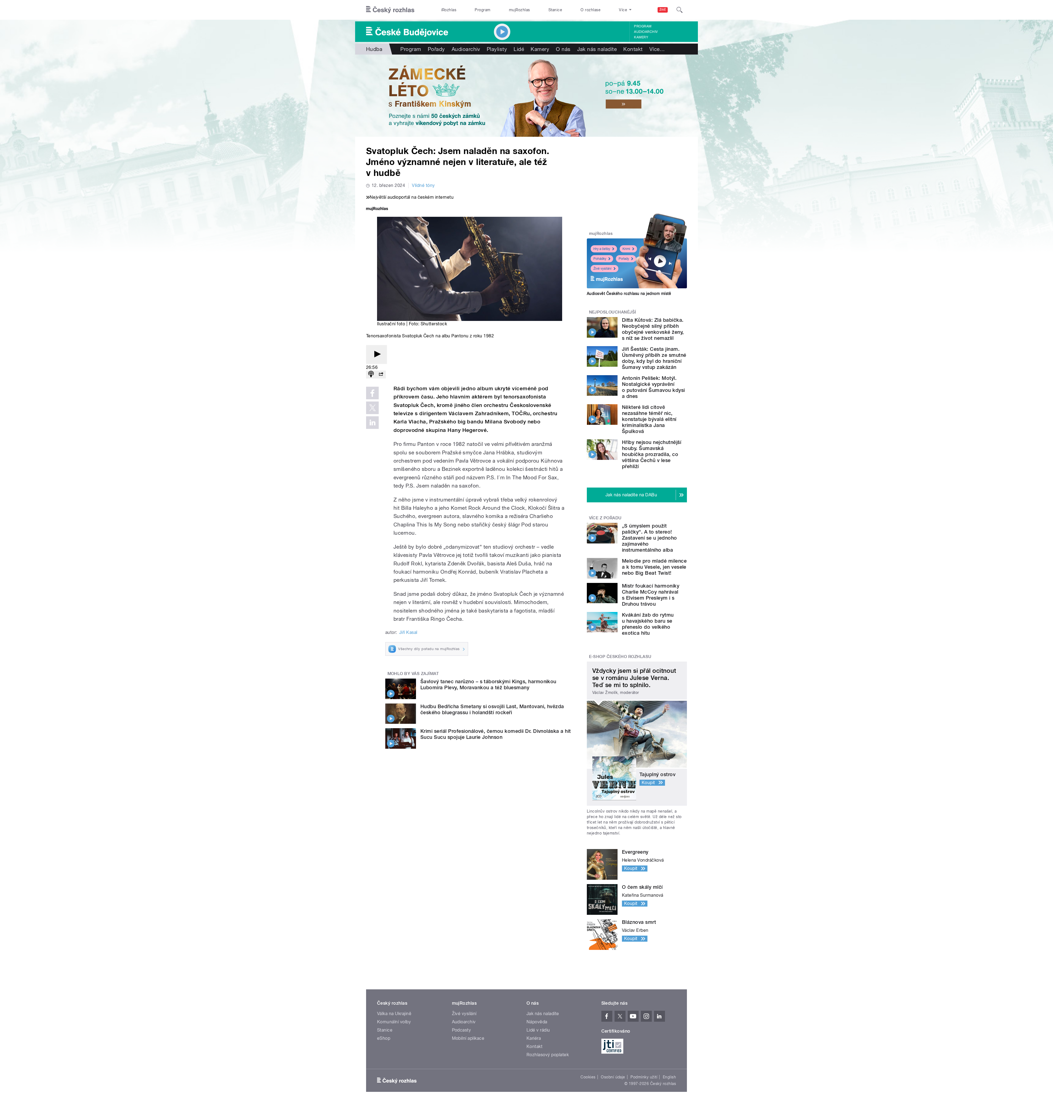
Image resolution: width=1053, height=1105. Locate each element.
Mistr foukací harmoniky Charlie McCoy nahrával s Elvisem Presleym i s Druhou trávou (650, 595)
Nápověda (536, 1021)
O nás (563, 49)
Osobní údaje (613, 1077)
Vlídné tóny (423, 185)
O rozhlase (591, 10)
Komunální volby (394, 1021)
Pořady (436, 49)
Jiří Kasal (408, 632)
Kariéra (533, 1038)
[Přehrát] (376, 354)
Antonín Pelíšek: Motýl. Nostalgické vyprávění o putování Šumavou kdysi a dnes (653, 387)
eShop (383, 1038)
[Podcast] (371, 374)
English (669, 1077)
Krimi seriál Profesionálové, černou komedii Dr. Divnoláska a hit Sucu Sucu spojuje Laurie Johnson (495, 734)
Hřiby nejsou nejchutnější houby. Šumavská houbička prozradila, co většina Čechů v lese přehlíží (651, 454)
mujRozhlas (519, 10)
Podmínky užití (643, 1077)
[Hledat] (679, 10)
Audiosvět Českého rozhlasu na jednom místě (629, 293)
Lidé (519, 49)
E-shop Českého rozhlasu (620, 656)
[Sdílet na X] (372, 407)
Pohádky (599, 259)
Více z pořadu (605, 518)
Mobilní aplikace (468, 1038)
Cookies (588, 1077)
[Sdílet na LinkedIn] (372, 422)
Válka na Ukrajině (394, 1013)
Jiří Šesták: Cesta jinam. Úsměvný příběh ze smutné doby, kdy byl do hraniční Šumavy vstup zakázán (654, 358)
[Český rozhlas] (390, 10)
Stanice (555, 10)
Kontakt (632, 49)
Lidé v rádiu (538, 1030)
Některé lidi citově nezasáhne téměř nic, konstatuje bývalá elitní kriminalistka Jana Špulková (649, 419)
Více (657, 49)
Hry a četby (601, 249)
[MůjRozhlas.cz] (377, 209)
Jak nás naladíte (597, 49)
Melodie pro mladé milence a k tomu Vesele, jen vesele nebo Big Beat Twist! (654, 567)
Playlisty (497, 49)
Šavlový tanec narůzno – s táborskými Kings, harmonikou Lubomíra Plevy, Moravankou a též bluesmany (488, 684)
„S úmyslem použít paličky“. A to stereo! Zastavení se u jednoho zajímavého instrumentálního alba (649, 538)
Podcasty (461, 1030)
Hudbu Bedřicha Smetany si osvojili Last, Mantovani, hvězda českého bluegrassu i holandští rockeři (492, 709)
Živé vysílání (602, 268)
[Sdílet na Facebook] (372, 393)
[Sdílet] (381, 374)
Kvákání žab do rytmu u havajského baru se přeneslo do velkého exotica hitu (648, 624)
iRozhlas (449, 10)
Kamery (641, 37)
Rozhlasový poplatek (547, 1054)
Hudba (374, 49)
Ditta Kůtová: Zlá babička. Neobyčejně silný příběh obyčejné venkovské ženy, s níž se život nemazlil (653, 329)
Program (482, 10)
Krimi (626, 249)
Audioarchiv (646, 32)
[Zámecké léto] (526, 96)
